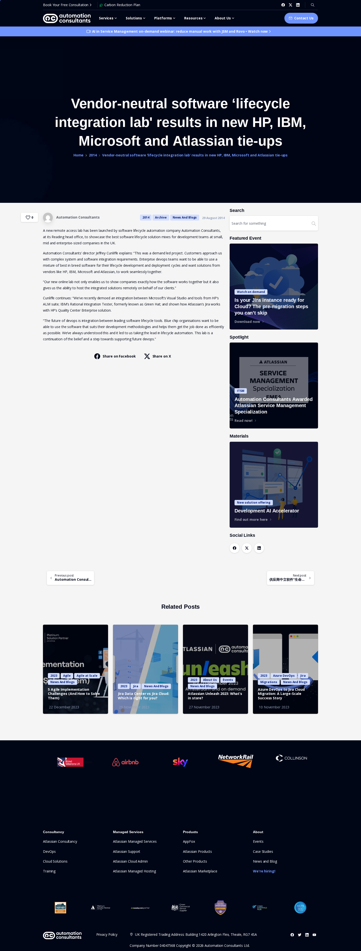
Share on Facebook (119, 356)
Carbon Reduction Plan (122, 4)
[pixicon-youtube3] (314, 935)
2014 (93, 155)
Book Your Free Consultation (65, 4)
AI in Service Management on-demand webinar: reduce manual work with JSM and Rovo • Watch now (180, 31)
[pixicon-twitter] (299, 935)
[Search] (312, 5)
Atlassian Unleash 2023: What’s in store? (215, 695)
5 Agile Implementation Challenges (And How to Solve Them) (74, 694)
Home (78, 155)
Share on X (162, 356)
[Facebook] (283, 5)
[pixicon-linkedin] (307, 935)
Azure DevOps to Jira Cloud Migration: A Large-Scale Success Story (281, 694)
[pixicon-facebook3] (292, 935)
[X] (290, 5)
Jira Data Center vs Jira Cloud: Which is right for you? (143, 695)
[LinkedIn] (298, 5)
